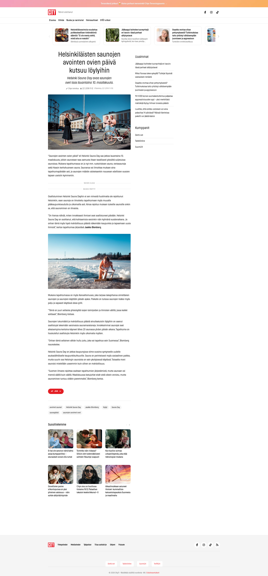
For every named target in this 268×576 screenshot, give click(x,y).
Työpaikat (87, 545)
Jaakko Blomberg (92, 407)
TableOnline (140, 141)
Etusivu (52, 20)
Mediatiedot (75, 545)
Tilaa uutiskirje (101, 545)
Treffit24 (157, 564)
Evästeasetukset (153, 573)
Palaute (122, 545)
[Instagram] (211, 12)
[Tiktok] (217, 12)
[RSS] (217, 545)
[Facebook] (205, 12)
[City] (51, 545)
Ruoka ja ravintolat (75, 20)
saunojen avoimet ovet (72, 413)
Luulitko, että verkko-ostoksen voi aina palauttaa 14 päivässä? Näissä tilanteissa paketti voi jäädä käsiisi (152, 112)
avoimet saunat (56, 407)
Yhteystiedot (62, 545)
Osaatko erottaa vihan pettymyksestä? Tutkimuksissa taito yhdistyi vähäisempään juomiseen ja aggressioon (153, 86)
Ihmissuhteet (92, 20)
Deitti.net (139, 135)
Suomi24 (139, 147)
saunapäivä (54, 413)
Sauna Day (116, 407)
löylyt (105, 407)
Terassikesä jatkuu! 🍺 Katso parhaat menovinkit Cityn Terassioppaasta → (134, 4)
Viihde (61, 20)
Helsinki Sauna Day (73, 407)
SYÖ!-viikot (105, 20)
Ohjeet (112, 545)
